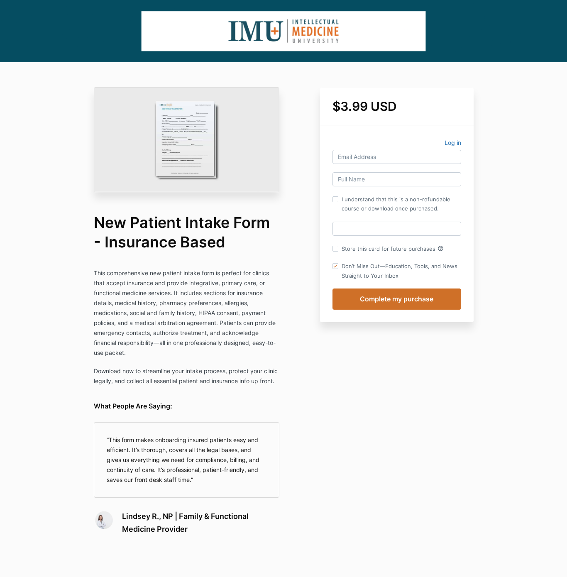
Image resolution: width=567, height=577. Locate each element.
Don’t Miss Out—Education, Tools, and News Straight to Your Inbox (399, 271)
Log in (453, 142)
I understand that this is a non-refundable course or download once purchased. (396, 204)
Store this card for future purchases (393, 248)
